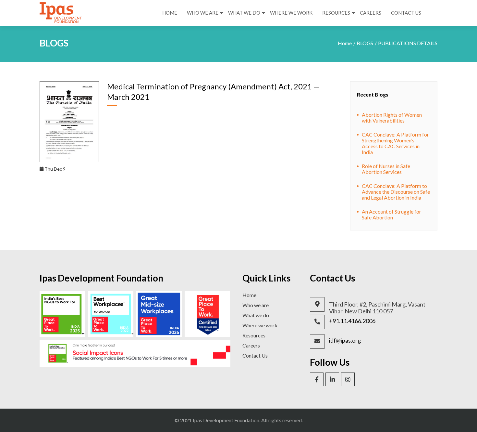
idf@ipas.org (345, 340)
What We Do (244, 13)
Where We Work (291, 13)
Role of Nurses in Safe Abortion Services (386, 169)
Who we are (255, 305)
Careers (370, 13)
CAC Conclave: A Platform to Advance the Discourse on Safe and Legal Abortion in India (396, 192)
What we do (255, 315)
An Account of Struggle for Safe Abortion (391, 214)
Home (169, 13)
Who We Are (202, 13)
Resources (336, 13)
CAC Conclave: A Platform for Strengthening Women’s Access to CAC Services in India (395, 143)
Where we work (259, 325)
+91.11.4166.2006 (352, 321)
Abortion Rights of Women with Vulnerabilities (392, 117)
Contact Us (406, 13)
